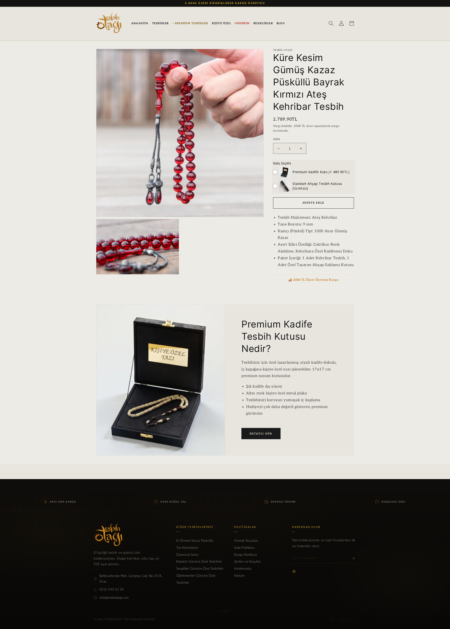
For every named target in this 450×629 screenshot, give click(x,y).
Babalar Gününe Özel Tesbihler (199, 561)
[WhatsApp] (294, 571)
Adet (276, 139)
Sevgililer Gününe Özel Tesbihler (200, 568)
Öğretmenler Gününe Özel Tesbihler (195, 579)
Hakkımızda (242, 568)
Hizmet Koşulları (246, 540)
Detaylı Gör (261, 433)
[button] (160, 23)
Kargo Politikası (245, 555)
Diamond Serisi (187, 555)
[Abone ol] (353, 558)
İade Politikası (244, 547)
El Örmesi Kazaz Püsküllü (194, 540)
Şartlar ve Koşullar (247, 561)
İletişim (239, 575)
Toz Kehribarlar (187, 547)
